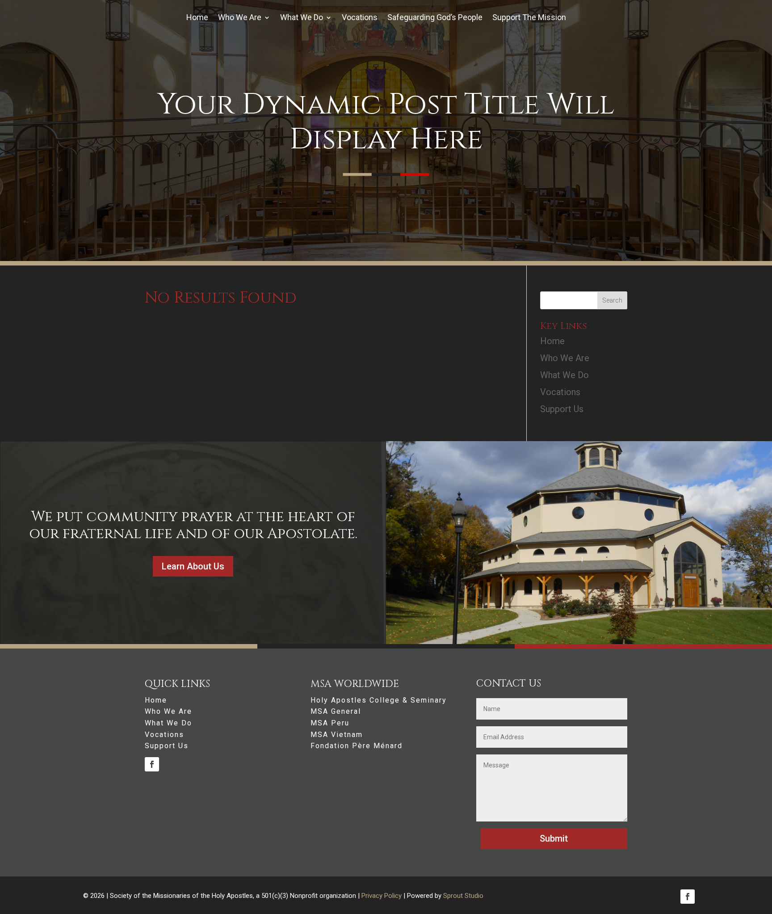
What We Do (301, 18)
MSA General (335, 712)
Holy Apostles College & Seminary (378, 700)
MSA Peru (329, 723)
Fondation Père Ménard (356, 746)
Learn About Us (193, 566)
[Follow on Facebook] (152, 764)
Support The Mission (529, 18)
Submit (554, 838)
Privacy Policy (381, 896)
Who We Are (239, 18)
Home (197, 18)
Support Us (561, 409)
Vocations (360, 18)
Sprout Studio (463, 896)
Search (612, 300)
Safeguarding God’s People (434, 18)
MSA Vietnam (336, 735)
